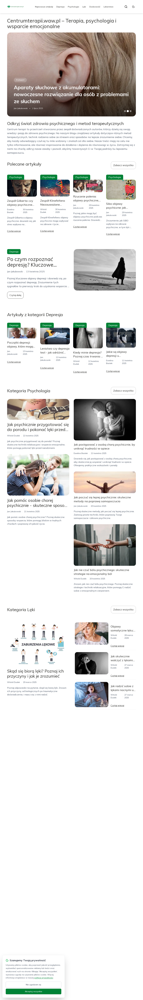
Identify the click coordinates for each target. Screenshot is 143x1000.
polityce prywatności (43, 977)
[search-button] (125, 6)
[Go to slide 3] (130, 111)
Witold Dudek (13, 435)
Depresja (60, 6)
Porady (20, 87)
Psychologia (73, 6)
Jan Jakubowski (14, 511)
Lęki (84, 6)
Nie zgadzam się (33, 984)
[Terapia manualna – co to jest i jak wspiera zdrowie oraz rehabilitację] (71, 74)
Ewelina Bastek (21, 108)
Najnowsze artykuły (44, 6)
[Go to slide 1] (125, 111)
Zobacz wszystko (123, 165)
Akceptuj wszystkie (33, 991)
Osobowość (94, 6)
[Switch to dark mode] (133, 6)
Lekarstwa (108, 6)
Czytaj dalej (15, 295)
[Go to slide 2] (128, 111)
